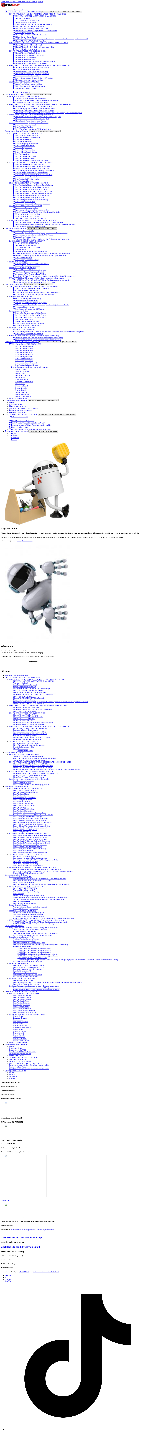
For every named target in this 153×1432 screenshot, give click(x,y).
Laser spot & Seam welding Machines (25, 730)
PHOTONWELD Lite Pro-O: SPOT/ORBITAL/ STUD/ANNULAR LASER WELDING (39, 726)
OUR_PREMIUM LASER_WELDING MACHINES (23, 677)
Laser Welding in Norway (21, 1007)
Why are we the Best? (20, 683)
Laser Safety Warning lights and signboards (27, 975)
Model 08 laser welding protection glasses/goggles (33, 950)
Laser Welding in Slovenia (22, 1008)
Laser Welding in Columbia (22, 997)
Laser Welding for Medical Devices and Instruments (30, 828)
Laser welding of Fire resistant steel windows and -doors (31, 826)
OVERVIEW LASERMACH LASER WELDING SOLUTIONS (31, 815)
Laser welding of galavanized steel (24, 798)
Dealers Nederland (19, 1031)
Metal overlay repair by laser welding (25, 862)
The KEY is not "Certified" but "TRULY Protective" (30, 929)
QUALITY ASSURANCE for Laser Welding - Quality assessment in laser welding (36, 920)
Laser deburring (18, 894)
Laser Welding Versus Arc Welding (24, 903)
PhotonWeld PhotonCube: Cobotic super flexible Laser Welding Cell (35, 773)
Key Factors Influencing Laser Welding (26, 892)
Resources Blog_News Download (16, 1044)
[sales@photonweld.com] (26, 1196)
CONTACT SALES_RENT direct (20, 1061)
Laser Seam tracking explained (23, 781)
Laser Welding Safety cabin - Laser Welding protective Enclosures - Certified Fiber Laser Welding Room (47, 982)
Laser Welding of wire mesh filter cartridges (27, 816)
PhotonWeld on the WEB (17, 1050)
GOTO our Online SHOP (17, 1059)
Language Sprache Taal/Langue (15, 1071)
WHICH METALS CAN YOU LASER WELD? (25, 788)
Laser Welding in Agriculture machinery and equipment (31, 843)
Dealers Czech (18, 1020)
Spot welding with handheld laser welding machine (30, 728)
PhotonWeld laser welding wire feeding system (28, 912)
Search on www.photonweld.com (20, 1054)
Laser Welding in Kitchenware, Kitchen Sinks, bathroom (32, 835)
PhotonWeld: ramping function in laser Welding (29, 896)
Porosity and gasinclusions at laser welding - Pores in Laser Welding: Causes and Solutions (43, 871)
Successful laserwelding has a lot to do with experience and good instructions (38, 899)
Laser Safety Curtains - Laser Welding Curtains (28, 965)
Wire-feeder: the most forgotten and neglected (28, 914)
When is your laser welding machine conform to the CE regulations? (35, 933)
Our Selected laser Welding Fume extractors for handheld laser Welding (36, 990)
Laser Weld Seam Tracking (22, 783)
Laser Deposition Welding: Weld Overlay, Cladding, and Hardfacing (35, 860)
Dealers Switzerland (20, 1039)
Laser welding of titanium (21, 801)
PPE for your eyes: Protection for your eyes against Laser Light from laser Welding (40, 944)
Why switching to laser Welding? (24, 890)
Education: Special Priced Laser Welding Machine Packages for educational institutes (41, 884)
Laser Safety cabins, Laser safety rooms (22, 978)
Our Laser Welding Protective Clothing (26, 939)
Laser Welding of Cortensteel (22, 811)
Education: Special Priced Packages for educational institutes (29, 1069)
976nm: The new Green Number (24, 700)
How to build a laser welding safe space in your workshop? (32, 935)
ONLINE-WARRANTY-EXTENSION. (22, 1052)
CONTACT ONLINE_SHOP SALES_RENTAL (21, 1057)
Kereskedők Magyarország (22, 1027)
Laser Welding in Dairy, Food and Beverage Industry (30, 837)
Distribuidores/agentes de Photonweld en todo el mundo (27, 1014)
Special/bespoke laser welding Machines (26, 743)
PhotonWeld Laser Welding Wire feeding (22, 911)
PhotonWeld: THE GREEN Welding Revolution (29, 698)
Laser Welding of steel (20, 807)
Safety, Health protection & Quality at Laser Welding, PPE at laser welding (33, 928)
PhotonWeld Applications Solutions (16, 786)
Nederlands (13, 1076)
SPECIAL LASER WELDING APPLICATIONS (25, 854)
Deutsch (12, 1074)
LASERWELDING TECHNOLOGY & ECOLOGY (27, 886)
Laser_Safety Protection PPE (14, 926)
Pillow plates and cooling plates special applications (30, 820)
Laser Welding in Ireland (21, 1005)
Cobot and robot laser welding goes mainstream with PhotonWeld (34, 758)
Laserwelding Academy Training (16, 875)
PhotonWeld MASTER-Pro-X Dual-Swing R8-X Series (31, 764)
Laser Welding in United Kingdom (24, 1012)
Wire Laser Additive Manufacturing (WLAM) (28, 865)
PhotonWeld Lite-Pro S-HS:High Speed (26, 707)
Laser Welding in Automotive (23, 850)
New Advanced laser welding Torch (25, 685)
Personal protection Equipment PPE (21, 937)
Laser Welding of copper (21, 796)
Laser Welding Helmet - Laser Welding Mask (32, 958)
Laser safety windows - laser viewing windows (28, 969)
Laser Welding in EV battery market (25, 830)
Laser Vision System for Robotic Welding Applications (31, 784)
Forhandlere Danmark (20, 1022)
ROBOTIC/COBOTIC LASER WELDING (24, 754)
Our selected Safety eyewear (22, 946)
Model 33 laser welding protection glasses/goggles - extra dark (37, 954)
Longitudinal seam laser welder (23, 747)
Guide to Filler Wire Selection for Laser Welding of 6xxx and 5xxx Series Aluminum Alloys (43, 918)
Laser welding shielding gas (18, 905)
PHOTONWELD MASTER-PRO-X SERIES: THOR (27, 713)
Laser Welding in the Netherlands (24, 1010)
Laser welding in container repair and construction (29, 824)
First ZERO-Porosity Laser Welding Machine (28, 690)
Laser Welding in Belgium (22, 995)
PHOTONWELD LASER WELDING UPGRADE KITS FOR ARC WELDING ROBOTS (40, 762)
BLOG (11, 1046)
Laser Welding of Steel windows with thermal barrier (30, 839)
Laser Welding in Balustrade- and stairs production (30, 845)
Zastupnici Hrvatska (20, 1018)
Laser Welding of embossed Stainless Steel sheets (29, 813)
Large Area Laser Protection (18, 963)
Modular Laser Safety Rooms (23, 980)
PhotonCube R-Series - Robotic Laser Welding (28, 777)
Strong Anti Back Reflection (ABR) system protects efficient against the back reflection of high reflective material (50, 702)
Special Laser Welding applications (24, 856)
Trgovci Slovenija (19, 1037)
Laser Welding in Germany (22, 1003)
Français (12, 1078)
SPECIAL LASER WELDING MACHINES (24, 741)
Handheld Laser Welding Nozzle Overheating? (28, 873)
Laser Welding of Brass (21, 794)
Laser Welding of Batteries (22, 832)
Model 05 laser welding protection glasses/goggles (33, 948)
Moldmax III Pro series (25, 751)
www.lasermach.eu (17, 1230)
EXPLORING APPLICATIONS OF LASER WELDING (28, 833)
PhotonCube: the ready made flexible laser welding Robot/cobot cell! (31, 771)
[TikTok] (78, 1429)
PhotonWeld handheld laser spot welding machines (30, 734)
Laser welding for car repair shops (24, 711)
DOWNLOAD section (16, 1056)
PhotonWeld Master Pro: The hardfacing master (29, 724)
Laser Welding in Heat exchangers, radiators (27, 847)
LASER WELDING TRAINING (20, 877)
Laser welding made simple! (22, 696)
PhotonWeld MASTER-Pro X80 (24, 719)
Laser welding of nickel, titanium (24, 805)
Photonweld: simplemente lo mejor (16, 675)
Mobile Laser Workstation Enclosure (25, 973)
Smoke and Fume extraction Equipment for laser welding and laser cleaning (34, 986)
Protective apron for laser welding (24, 941)
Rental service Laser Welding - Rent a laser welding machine (29, 1065)
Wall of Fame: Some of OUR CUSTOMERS (24, 993)
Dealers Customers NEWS (18, 1042)
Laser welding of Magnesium (23, 803)
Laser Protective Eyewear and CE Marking (27, 961)
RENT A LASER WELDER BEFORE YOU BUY (26, 1063)
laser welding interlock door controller (25, 976)
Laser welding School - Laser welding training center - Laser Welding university (39, 879)
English (11, 1072)
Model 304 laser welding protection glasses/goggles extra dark (37, 956)
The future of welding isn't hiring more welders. (29, 756)
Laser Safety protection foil (22, 971)
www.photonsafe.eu (47, 1230)
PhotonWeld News (15, 1048)
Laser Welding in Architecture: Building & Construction (31, 841)
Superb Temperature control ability (24, 687)
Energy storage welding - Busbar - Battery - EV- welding (32, 737)
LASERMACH (24, 1272)
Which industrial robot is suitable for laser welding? (30, 760)
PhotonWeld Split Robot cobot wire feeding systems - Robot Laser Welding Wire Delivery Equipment (46, 769)
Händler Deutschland (20, 1025)
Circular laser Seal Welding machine (25, 736)
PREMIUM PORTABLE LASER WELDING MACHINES (33, 681)
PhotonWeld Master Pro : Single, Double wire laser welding (33, 722)
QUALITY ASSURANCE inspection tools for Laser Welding (33, 924)
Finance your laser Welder (17, 1067)
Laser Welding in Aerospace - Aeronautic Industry (29, 848)
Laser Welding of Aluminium (22, 800)
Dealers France (18, 1024)
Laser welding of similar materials (24, 790)
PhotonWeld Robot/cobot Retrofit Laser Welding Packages (32, 768)
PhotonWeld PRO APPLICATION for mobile (28, 704)
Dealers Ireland (18, 1029)
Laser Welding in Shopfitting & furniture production (30, 852)
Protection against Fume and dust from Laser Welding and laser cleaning (37, 988)
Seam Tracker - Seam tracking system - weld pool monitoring (29, 779)
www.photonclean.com (32, 1230)
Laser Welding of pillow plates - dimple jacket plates (30, 818)
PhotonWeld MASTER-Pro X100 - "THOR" (28, 717)
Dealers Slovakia (18, 1035)
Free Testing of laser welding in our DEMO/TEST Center (32, 880)
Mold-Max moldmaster (20, 749)
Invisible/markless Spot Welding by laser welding (29, 732)
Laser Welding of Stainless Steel (23, 809)
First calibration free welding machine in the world (29, 692)
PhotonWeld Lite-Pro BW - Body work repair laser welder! (32, 709)
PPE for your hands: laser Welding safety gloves (29, 943)
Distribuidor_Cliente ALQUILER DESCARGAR (21, 992)
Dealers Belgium (18, 1016)
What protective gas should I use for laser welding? (30, 907)
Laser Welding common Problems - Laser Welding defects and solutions (32, 867)
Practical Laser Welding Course (23, 882)
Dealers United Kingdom (21, 1040)
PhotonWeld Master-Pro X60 (22, 720)
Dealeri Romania (18, 1033)
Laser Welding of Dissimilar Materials (25, 792)
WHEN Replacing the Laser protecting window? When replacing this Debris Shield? (41, 897)
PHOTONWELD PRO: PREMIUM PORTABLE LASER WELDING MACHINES (37, 679)
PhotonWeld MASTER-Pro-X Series (25, 715)
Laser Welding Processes (21, 901)
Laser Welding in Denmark (22, 999)
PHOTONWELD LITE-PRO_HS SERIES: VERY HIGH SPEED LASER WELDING (38, 705)
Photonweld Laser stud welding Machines (27, 739)
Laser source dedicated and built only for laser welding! (31, 688)
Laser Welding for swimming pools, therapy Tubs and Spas (32, 822)
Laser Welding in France (21, 1001)
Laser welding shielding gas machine (25, 909)
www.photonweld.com (24, 541)
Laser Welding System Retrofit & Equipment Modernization (33, 766)
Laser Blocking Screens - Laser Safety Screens (28, 967)
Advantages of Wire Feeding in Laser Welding (28, 916)
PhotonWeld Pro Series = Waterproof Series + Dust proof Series (34, 694)
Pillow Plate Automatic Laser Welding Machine (29, 745)
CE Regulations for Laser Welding (24, 931)
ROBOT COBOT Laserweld (14, 752)
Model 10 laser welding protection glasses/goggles (33, 952)
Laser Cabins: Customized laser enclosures (27, 984)
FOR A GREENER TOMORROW (25, 888)
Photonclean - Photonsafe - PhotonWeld (46, 1272)
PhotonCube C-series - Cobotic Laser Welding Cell (30, 775)
